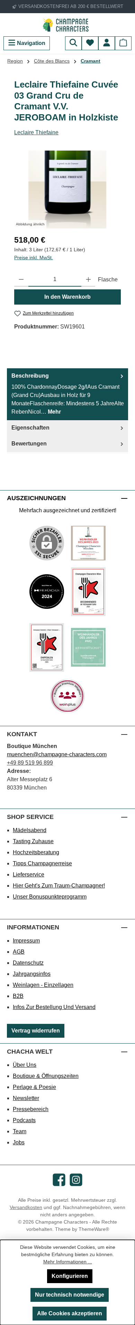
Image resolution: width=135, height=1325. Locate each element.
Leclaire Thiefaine (36, 132)
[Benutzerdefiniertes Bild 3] (88, 591)
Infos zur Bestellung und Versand (54, 1007)
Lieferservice (28, 874)
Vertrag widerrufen (35, 1031)
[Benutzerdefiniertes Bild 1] (88, 543)
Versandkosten (26, 1207)
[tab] (67, 394)
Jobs (19, 1142)
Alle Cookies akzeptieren (69, 1313)
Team (19, 1131)
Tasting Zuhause (33, 841)
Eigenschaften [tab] (30, 428)
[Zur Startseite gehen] (67, 25)
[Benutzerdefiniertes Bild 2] (46, 591)
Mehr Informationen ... (67, 1261)
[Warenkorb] (123, 43)
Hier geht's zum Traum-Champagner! (59, 886)
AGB (19, 952)
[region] (67, 189)
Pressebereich (30, 1109)
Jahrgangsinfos (32, 974)
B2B (18, 996)
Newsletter (26, 1098)
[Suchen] (73, 43)
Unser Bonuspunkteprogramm (50, 897)
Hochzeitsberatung (36, 852)
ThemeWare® (94, 1229)
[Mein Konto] (106, 43)
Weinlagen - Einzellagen (43, 985)
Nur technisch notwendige (69, 1295)
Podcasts (24, 1120)
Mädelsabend (29, 830)
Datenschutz (28, 963)
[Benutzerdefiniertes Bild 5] (88, 647)
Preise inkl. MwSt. (33, 257)
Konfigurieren (70, 1276)
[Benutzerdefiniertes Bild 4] (46, 647)
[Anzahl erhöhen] (88, 280)
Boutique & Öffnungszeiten (46, 1076)
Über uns (24, 1065)
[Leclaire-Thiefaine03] (67, 189)
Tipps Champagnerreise (42, 863)
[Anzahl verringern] (21, 280)
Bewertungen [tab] (29, 444)
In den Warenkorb (67, 297)
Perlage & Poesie (34, 1087)
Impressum (26, 941)
